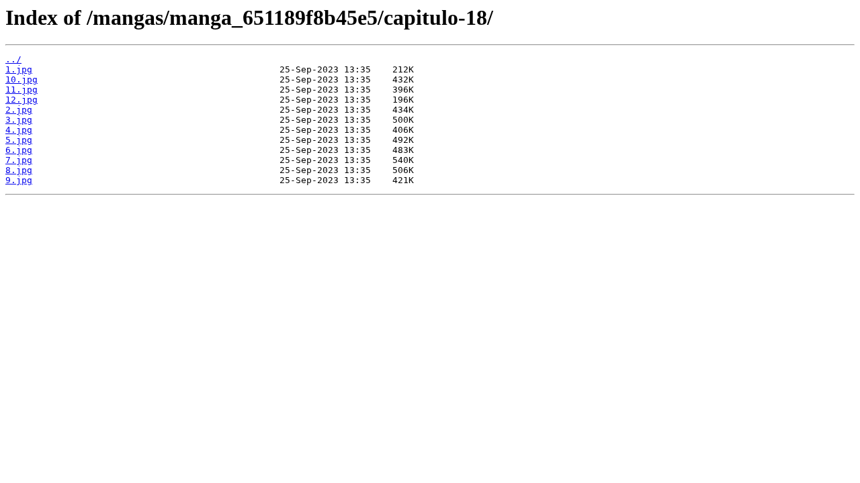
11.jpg (21, 90)
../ (13, 59)
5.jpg (18, 140)
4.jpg (18, 130)
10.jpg (21, 79)
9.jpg (18, 180)
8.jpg (18, 170)
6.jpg (18, 150)
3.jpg (18, 120)
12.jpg (21, 100)
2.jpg (18, 110)
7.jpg (18, 160)
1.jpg (18, 69)
